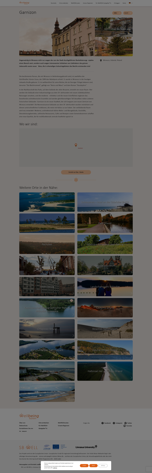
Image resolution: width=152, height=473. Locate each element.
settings (55, 468)
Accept (84, 465)
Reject (93, 465)
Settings (103, 465)
